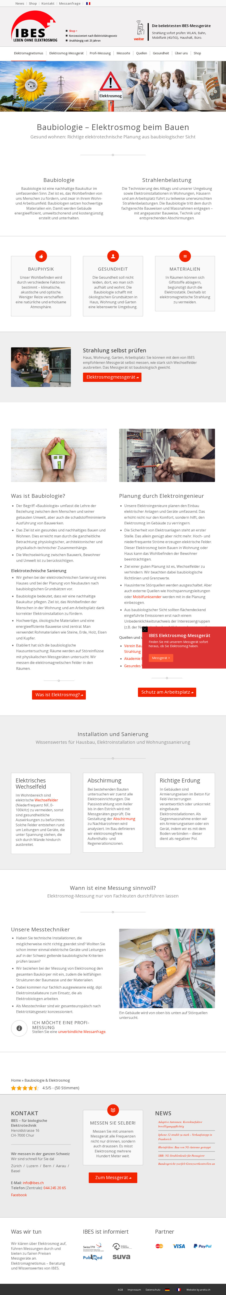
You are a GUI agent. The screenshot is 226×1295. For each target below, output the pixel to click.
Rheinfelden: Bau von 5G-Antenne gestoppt (184, 1147)
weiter (139, 39)
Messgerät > (161, 658)
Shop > (72, 31)
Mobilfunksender (147, 596)
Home (16, 1080)
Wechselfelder (46, 800)
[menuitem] (20, 3)
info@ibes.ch (33, 1183)
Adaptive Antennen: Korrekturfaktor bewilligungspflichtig (180, 1124)
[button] (145, 629)
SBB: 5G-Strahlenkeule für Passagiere (181, 1155)
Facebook (19, 1195)
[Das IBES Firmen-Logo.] (34, 26)
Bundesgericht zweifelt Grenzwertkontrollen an (186, 1164)
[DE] (168, 1289)
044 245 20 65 (54, 1187)
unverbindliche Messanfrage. (82, 1031)
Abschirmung (124, 818)
